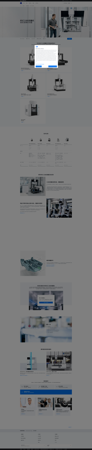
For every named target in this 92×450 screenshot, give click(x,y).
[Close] (57, 46)
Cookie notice (37, 64)
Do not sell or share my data (52, 66)
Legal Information (41, 64)
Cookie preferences (38, 66)
